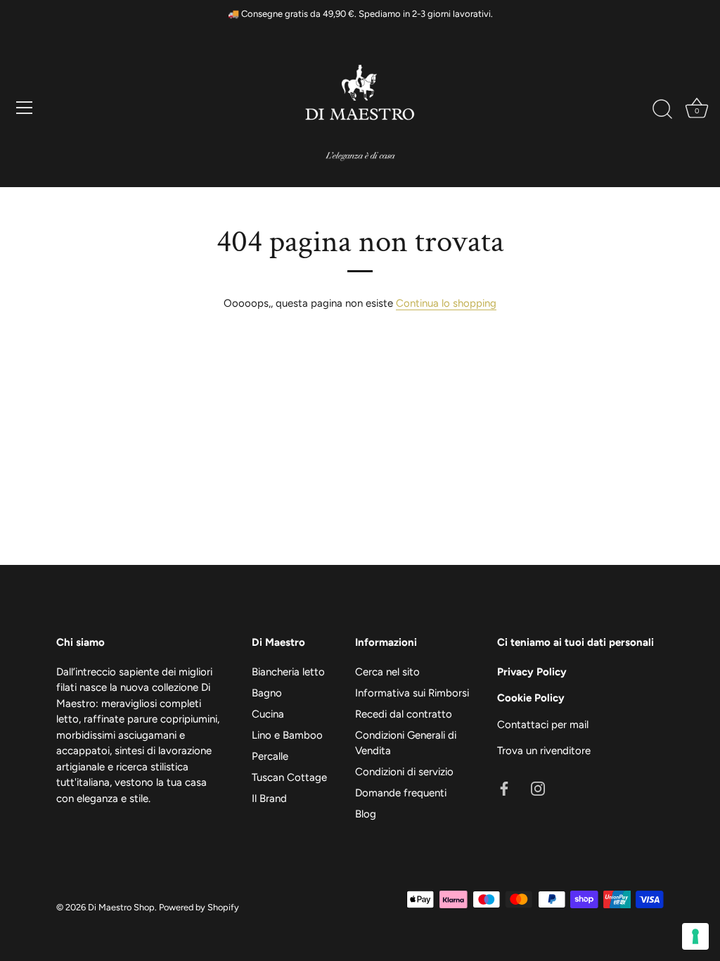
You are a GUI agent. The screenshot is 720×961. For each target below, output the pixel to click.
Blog (365, 814)
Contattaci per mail (543, 724)
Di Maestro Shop (121, 907)
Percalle (270, 756)
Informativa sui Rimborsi (412, 693)
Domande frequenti (400, 793)
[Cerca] (662, 109)
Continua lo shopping (446, 303)
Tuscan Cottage (289, 777)
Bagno (267, 693)
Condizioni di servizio (404, 771)
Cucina (268, 714)
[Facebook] (504, 788)
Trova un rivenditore (544, 750)
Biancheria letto (288, 672)
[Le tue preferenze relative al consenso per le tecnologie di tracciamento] (695, 936)
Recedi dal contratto (403, 714)
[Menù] (24, 107)
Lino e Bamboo (287, 735)
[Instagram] (538, 788)
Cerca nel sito (387, 672)
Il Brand (269, 798)
